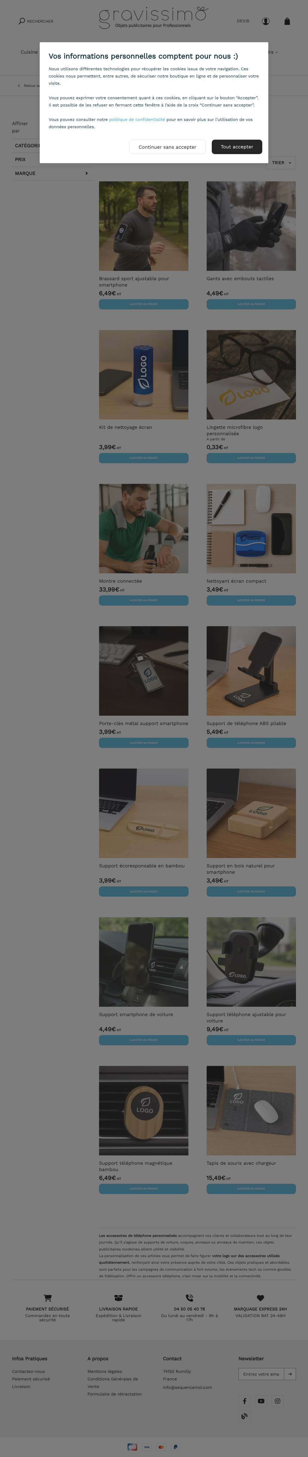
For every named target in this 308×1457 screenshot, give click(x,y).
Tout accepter (237, 147)
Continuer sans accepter (167, 147)
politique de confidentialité (137, 119)
